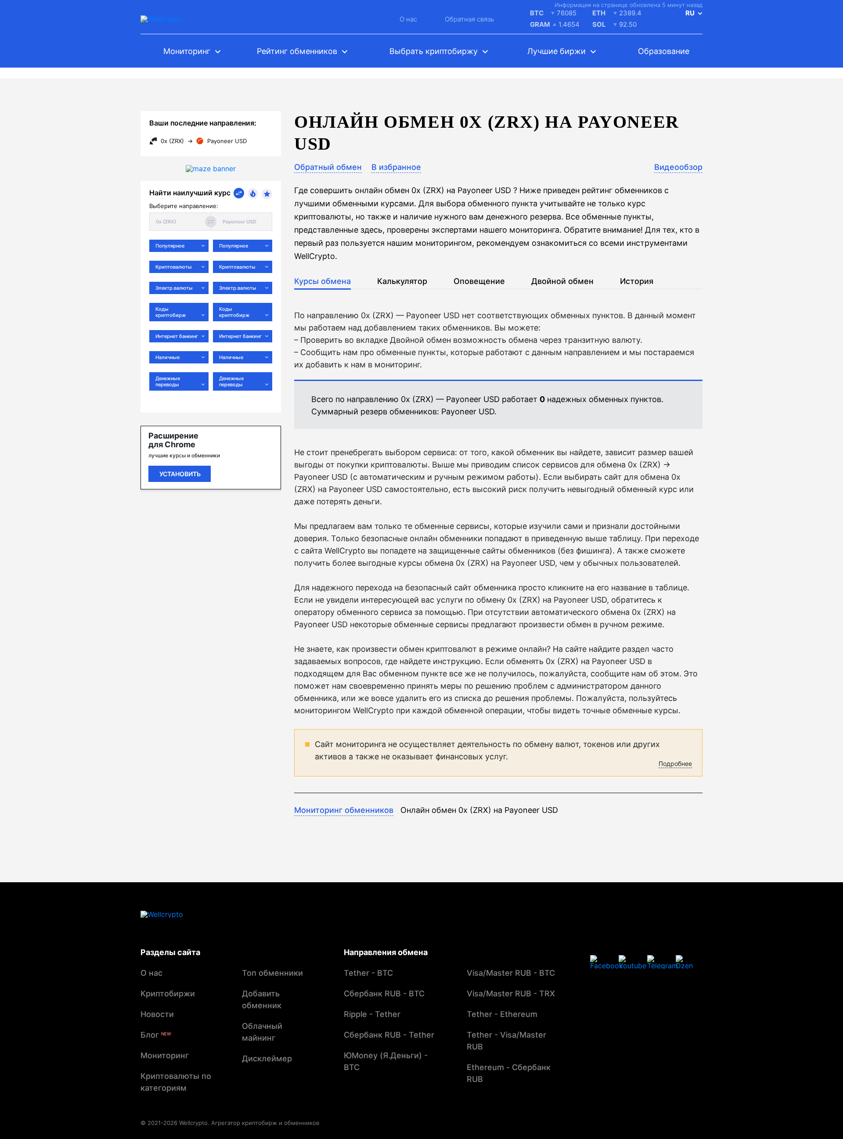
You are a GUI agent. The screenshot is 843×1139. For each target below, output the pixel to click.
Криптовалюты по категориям (175, 1081)
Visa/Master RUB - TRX (511, 993)
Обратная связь (469, 19)
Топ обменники (272, 972)
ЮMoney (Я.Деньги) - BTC (386, 1061)
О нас (408, 19)
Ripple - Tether (372, 1014)
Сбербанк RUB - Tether (389, 1034)
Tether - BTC (368, 972)
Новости (157, 1014)
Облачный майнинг (262, 1031)
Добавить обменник (261, 999)
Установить (180, 474)
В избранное (396, 167)
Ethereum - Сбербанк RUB (509, 1073)
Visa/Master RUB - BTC (511, 972)
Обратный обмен (328, 167)
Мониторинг (164, 1055)
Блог (155, 1034)
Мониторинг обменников (343, 810)
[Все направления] (239, 193)
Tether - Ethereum (502, 1014)
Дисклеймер (267, 1058)
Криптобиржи (167, 993)
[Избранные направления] (267, 194)
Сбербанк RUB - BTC (384, 993)
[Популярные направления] (253, 193)
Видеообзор (678, 167)
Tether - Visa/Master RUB (506, 1040)
